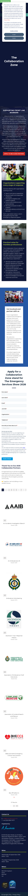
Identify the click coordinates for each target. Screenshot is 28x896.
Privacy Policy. (7, 20)
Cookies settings (14, 30)
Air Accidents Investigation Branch (14, 523)
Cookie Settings (5, 1)
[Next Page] (14, 806)
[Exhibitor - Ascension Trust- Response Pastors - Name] (14, 625)
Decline (14, 38)
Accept (14, 34)
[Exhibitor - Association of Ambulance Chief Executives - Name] (14, 664)
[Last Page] (17, 806)
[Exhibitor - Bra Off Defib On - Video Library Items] (14, 797)
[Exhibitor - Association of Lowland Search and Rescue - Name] (14, 703)
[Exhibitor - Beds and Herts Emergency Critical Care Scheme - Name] (14, 743)
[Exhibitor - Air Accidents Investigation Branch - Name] (14, 511)
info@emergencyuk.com (10, 818)
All (3, 490)
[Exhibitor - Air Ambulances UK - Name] (14, 549)
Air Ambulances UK (14, 561)
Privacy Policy (16, 894)
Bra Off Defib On (14, 793)
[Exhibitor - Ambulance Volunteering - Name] (14, 586)
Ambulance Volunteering (14, 598)
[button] (14, 153)
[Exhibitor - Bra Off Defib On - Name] (14, 782)
